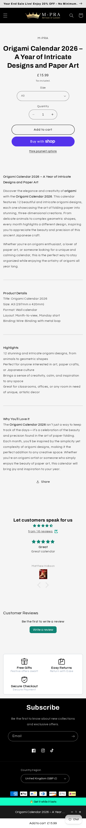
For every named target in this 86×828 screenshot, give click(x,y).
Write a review (43, 629)
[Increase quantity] (80, 812)
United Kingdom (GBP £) (41, 778)
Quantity (43, 106)
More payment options (43, 151)
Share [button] (45, 481)
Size (43, 87)
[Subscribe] (73, 736)
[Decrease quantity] (72, 812)
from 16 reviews (40, 531)
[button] (5, 15)
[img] (43, 526)
